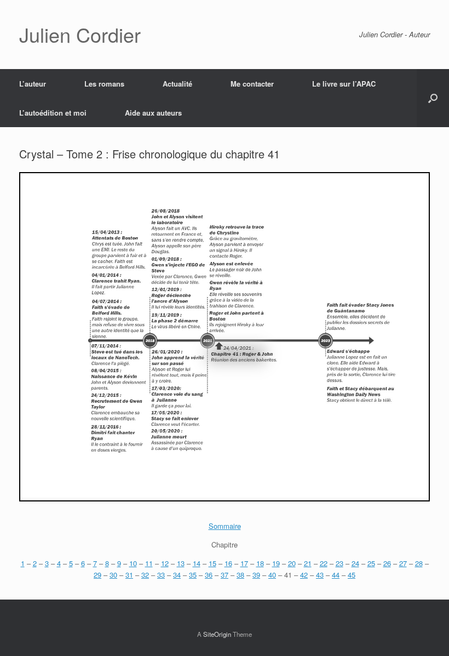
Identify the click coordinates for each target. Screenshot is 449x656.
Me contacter (252, 83)
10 (133, 563)
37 (224, 574)
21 (308, 563)
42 (304, 574)
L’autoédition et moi (53, 112)
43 (320, 574)
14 (196, 563)
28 (419, 563)
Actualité (177, 83)
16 (228, 563)
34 (177, 574)
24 (355, 563)
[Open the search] (433, 98)
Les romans (104, 83)
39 (256, 574)
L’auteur (32, 83)
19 (276, 563)
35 (193, 574)
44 (335, 574)
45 (351, 574)
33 (161, 574)
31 (129, 574)
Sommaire (225, 526)
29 (97, 574)
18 (260, 563)
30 (113, 574)
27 (403, 563)
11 (149, 563)
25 (371, 563)
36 (208, 574)
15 (212, 563)
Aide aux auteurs (153, 112)
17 (244, 563)
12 (165, 563)
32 (145, 574)
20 (292, 563)
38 (240, 574)
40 (272, 574)
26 (387, 563)
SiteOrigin (217, 634)
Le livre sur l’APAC (344, 83)
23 (339, 563)
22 (323, 563)
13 (181, 563)
